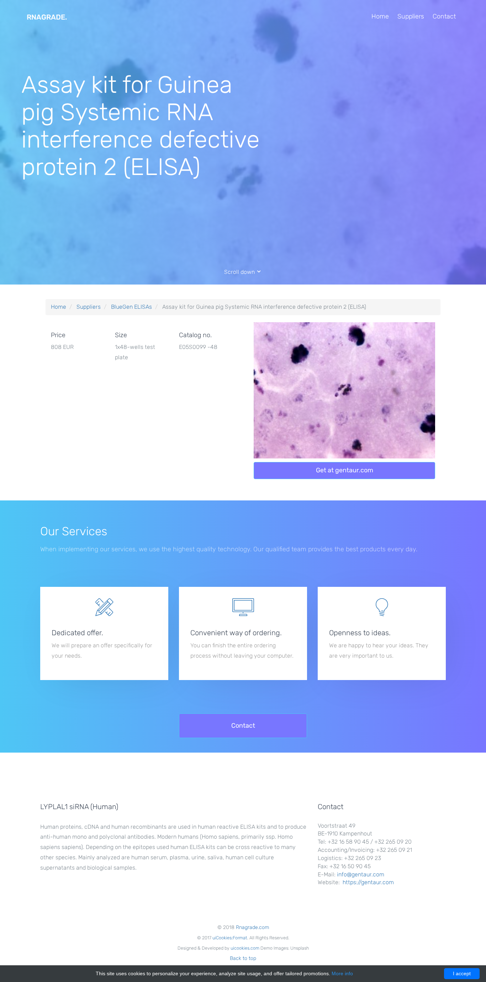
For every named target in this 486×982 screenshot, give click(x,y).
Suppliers (410, 16)
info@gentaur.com (360, 874)
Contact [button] (243, 725)
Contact (444, 16)
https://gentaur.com (368, 882)
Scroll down (240, 272)
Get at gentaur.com (344, 470)
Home (380, 16)
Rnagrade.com (252, 927)
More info (342, 973)
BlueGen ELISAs (131, 306)
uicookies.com (245, 948)
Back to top (243, 958)
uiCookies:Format (229, 937)
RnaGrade (47, 17)
